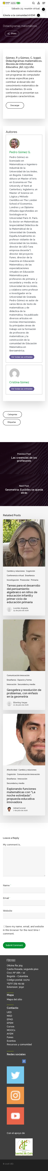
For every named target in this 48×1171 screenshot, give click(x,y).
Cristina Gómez (19, 382)
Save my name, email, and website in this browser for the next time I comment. (23, 930)
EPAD (10, 1019)
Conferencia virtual (15, 575)
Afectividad (12, 770)
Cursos (10, 1026)
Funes (10, 1037)
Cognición (30, 571)
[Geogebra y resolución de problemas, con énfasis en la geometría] (24, 664)
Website (7, 910)
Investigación (13, 580)
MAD (9, 1015)
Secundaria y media (26, 684)
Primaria (34, 580)
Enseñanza (30, 575)
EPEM (10, 1023)
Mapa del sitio (14, 999)
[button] (43, 3)
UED (9, 1012)
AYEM (10, 1033)
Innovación (11, 684)
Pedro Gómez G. (19, 152)
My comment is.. (12, 844)
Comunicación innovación (18, 675)
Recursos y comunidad (19, 1044)
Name (7, 885)
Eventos (11, 1040)
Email (6, 898)
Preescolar (25, 580)
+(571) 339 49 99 (15, 983)
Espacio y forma (25, 680)
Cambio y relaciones (16, 571)
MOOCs (11, 1030)
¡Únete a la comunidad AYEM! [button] (19, 15)
